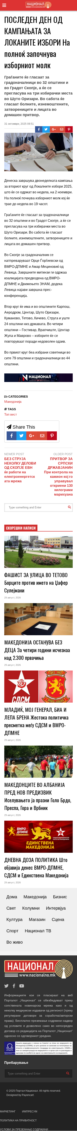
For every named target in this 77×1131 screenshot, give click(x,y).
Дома (11, 896)
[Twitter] (46, 129)
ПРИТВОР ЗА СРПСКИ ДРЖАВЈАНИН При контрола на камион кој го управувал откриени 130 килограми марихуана (58, 476)
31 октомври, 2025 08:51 (19, 123)
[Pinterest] (69, 129)
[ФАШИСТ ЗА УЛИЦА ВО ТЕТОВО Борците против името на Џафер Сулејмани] (38, 552)
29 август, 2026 (12, 597)
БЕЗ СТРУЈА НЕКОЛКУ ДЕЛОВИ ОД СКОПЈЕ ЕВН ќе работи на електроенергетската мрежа (20, 470)
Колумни (31, 908)
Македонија (12, 401)
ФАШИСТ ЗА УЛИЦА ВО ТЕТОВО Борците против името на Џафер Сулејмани (36, 582)
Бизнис (60, 896)
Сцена (58, 919)
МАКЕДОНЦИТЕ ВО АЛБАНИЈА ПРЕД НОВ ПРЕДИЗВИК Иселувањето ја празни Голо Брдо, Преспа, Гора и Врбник (37, 796)
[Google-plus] (54, 129)
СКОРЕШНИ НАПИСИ (21, 528)
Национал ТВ (38, 930)
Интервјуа (56, 908)
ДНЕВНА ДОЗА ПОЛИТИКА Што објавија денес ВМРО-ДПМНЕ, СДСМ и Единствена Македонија (36, 867)
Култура (14, 919)
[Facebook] (39, 129)
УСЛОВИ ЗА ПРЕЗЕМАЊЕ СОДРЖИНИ (24, 1129)
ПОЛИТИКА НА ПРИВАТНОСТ (18, 1120)
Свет (11, 908)
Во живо (14, 942)
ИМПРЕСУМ (29, 1111)
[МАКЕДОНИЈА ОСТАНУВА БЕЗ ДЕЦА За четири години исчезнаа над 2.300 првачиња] (38, 619)
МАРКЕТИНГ (8, 1111)
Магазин (37, 919)
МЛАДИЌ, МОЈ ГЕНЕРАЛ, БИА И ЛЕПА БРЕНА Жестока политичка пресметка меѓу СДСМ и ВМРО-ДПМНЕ (36, 721)
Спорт (12, 930)
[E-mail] (61, 129)
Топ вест (10, 414)
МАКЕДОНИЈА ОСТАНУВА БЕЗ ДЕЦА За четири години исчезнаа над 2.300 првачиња (37, 649)
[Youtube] (21, 986)
